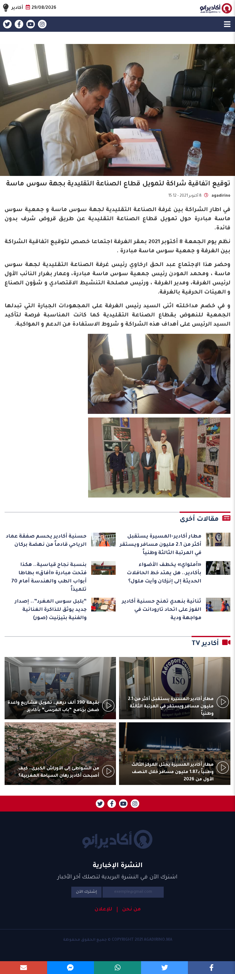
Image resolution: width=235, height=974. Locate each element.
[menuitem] (129, 909)
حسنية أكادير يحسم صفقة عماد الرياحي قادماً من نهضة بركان (46, 541)
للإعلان (103, 909)
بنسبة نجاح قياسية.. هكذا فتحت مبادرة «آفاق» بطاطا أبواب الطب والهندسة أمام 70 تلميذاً (49, 577)
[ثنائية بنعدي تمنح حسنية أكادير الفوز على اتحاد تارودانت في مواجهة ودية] (218, 604)
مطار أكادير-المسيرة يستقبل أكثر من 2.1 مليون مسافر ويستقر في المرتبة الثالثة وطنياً (160, 545)
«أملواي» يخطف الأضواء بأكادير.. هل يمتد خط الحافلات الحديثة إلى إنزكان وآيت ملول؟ (164, 573)
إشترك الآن (86, 892)
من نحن (131, 909)
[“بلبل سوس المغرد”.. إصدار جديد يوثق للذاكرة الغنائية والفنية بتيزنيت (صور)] (103, 604)
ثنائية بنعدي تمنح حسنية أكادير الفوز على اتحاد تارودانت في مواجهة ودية (161, 610)
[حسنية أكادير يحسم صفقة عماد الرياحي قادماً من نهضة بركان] (103, 539)
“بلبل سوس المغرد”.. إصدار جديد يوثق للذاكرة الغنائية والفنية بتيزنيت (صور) (51, 610)
